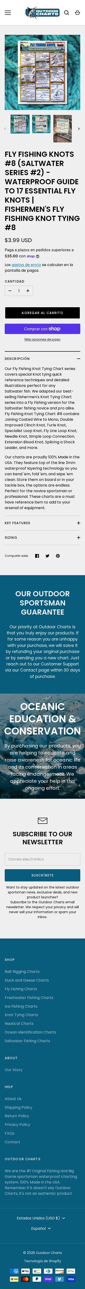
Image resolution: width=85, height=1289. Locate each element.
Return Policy (17, 1116)
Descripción (17, 358)
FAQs (9, 1133)
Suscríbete (42, 875)
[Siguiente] (79, 129)
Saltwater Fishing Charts (27, 1041)
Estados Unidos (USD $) (38, 1218)
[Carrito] (77, 13)
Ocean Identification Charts (30, 1032)
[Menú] (8, 13)
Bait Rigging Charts (22, 971)
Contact (12, 1142)
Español (38, 1228)
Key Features (17, 523)
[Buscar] (66, 13)
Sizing (11, 537)
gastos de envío (26, 264)
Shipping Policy (18, 1107)
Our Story (13, 1070)
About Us (13, 1098)
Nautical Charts (19, 1023)
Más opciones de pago (42, 339)
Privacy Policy (17, 1124)
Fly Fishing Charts (21, 989)
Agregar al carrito (42, 312)
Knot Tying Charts (21, 1015)
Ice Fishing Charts (21, 1006)
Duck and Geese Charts (27, 980)
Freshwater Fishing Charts (29, 997)
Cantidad (14, 281)
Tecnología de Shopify (42, 1261)
